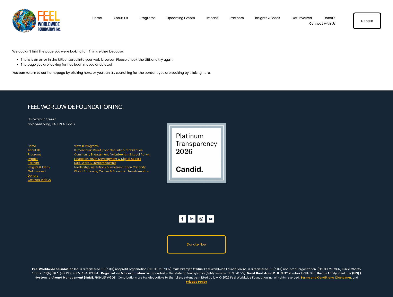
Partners (237, 18)
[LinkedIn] (191, 219)
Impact (212, 18)
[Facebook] (182, 219)
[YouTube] (210, 219)
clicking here (81, 72)
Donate (329, 18)
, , (326, 278)
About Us (120, 18)
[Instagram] (201, 219)
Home (97, 18)
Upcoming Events (181, 18)
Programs (147, 18)
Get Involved (301, 18)
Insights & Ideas (267, 18)
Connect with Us (322, 23)
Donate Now (197, 244)
